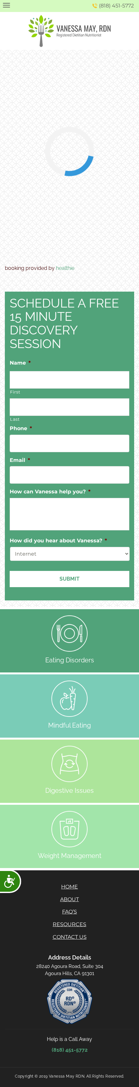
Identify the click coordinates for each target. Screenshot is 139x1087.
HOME (69, 887)
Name (20, 363)
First (15, 391)
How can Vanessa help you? (50, 492)
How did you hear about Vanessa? (58, 540)
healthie (65, 268)
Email (20, 460)
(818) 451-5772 (116, 6)
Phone (21, 428)
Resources (69, 924)
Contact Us (70, 937)
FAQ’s (69, 912)
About (69, 899)
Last (15, 419)
